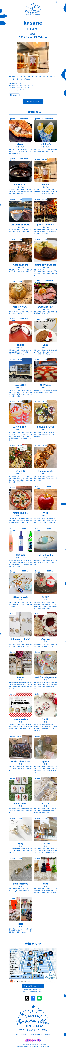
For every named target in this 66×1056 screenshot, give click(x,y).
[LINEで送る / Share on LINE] (39, 998)
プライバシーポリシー (21, 1035)
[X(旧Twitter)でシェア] (26, 998)
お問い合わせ (46, 1035)
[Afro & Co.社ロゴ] (33, 1040)
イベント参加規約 (35, 1035)
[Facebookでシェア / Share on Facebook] (33, 998)
